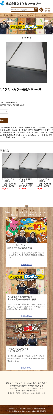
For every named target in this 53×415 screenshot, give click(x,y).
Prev (3, 26)
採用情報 (48, 11)
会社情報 (48, 8)
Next (49, 26)
